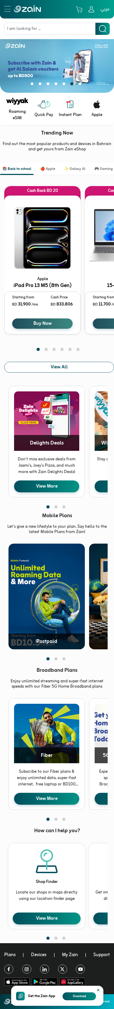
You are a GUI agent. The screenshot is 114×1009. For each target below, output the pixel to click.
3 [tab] (49, 84)
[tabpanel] (57, 61)
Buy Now (42, 323)
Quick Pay (43, 115)
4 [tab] (57, 84)
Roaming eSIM (17, 115)
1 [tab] (33, 84)
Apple (96, 115)
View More (47, 486)
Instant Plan (70, 115)
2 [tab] (41, 84)
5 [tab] (65, 84)
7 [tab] (81, 84)
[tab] (17, 169)
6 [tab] (73, 84)
